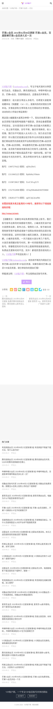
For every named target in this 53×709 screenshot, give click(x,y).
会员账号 (21, 696)
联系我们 (32, 696)
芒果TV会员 (23, 8)
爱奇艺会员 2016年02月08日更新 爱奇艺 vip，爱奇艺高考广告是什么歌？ (39, 301)
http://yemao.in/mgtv (10, 213)
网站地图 (35, 705)
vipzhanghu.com (20, 87)
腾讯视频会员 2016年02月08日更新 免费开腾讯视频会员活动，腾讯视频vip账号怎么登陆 (13, 302)
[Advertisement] (26, 19)
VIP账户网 (26, 3)
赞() (28, 282)
